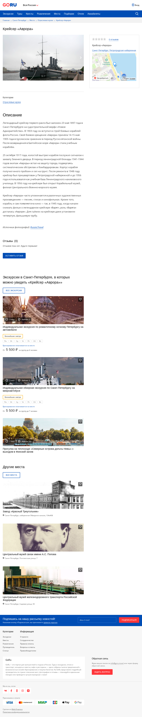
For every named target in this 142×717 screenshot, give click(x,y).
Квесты (29, 14)
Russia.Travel (36, 227)
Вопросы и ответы (27, 647)
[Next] (81, 58)
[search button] (137, 14)
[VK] (5, 690)
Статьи (6, 651)
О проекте (24, 637)
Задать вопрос (102, 672)
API (112, 78)
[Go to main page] (10, 5)
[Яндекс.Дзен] (28, 690)
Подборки (69, 14)
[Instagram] (23, 690)
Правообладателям (28, 651)
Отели (81, 14)
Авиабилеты (94, 14)
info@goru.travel (117, 663)
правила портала (50, 622)
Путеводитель (8, 647)
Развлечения (43, 14)
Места (57, 14)
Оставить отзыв (14, 256)
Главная (6, 20)
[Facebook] (11, 690)
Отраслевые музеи (45, 20)
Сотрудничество (27, 640)
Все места (11, 475)
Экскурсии (8, 14)
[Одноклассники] (17, 690)
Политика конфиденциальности (16, 712)
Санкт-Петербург (19, 20)
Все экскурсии (14, 290)
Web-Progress (17, 709)
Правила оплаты (27, 644)
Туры (19, 14)
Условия (132, 78)
